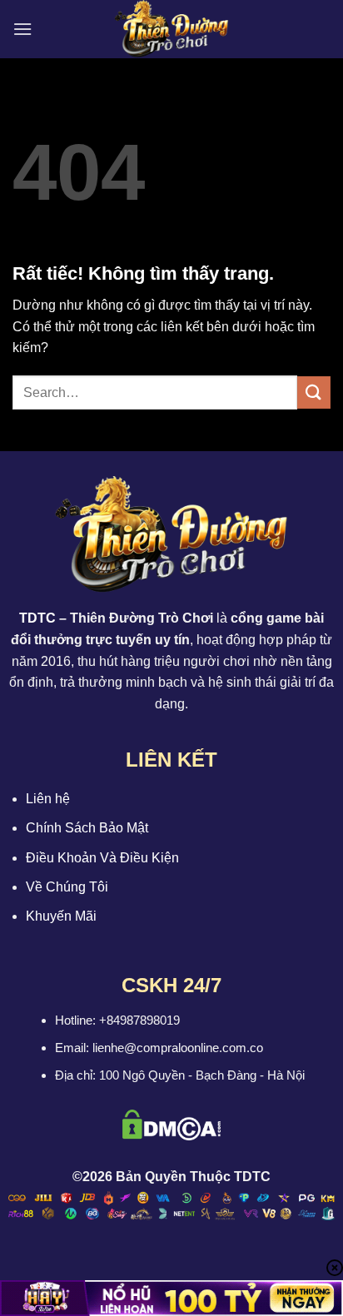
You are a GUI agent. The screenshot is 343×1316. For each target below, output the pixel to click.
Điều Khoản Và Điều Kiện (102, 858)
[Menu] (22, 28)
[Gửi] (314, 392)
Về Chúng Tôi (67, 887)
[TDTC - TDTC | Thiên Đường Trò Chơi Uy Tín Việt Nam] (171, 29)
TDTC (37, 618)
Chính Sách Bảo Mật (87, 828)
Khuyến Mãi (61, 916)
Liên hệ (48, 799)
